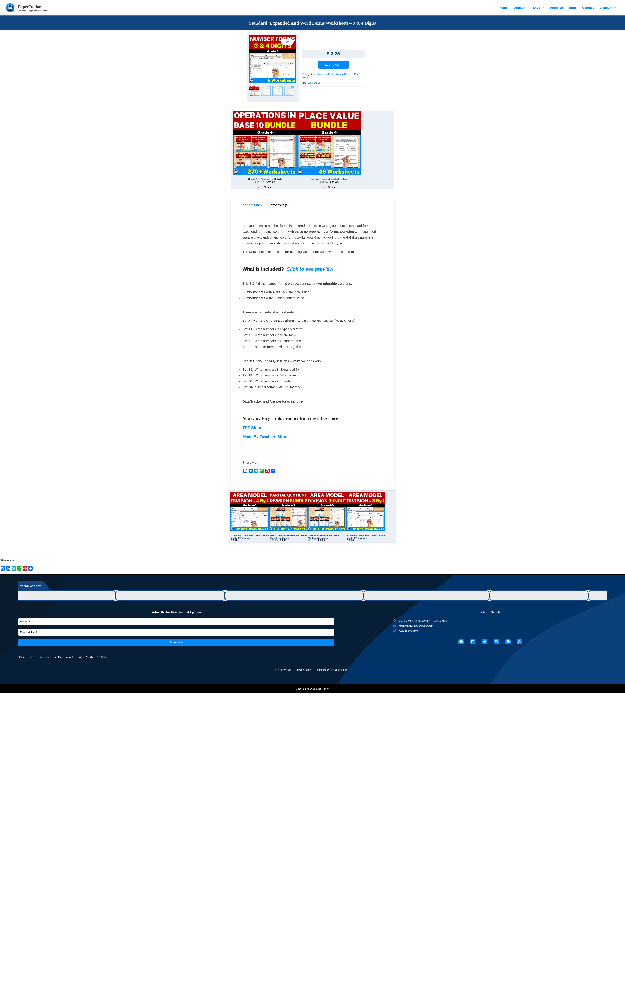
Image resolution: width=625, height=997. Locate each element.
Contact (588, 7)
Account (606, 7)
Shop (536, 7)
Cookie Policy (341, 644)
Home (503, 7)
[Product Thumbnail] (287, 42)
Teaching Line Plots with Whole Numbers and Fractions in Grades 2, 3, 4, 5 (459, 570)
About (518, 7)
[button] (558, 631)
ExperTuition (29, 6)
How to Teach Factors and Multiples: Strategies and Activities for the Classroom (238, 570)
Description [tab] (253, 181)
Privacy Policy (304, 644)
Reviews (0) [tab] (280, 181)
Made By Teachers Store (265, 413)
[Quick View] (250, 160)
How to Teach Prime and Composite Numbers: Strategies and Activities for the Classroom (106, 570)
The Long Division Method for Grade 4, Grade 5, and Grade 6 (350, 570)
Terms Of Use (285, 644)
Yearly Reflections (96, 631)
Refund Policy (323, 644)
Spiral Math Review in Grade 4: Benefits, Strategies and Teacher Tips (572, 570)
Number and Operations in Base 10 (334, 74)
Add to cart (333, 64)
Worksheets (314, 82)
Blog (572, 7)
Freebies (556, 7)
